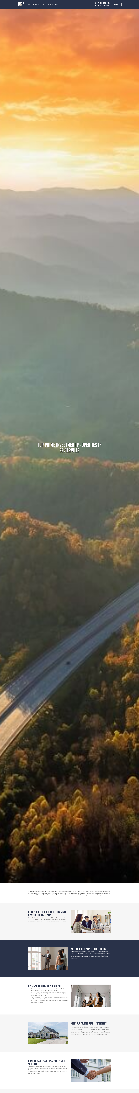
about (29, 4)
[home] (21, 4)
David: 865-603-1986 (102, 6)
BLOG (61, 4)
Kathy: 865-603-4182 (102, 3)
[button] (37, 4)
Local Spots (46, 4)
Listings (55, 4)
